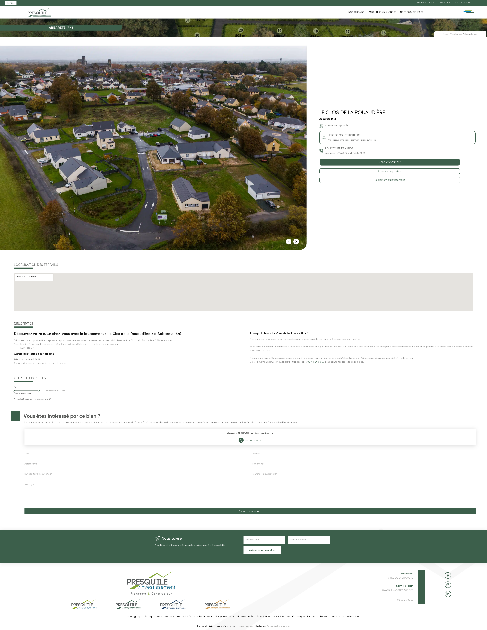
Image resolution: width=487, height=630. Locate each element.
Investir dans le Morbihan (346, 616)
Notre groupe (135, 616)
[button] (425, 3)
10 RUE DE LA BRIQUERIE (400, 578)
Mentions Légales (245, 626)
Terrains (11, 3)
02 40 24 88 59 (315, 361)
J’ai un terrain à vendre (382, 12)
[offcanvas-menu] (468, 12)
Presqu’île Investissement (159, 616)
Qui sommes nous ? (424, 3)
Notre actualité (246, 616)
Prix (16, 387)
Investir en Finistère (318, 616)
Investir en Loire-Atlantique (289, 616)
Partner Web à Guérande (279, 626)
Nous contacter (449, 3)
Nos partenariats (224, 616)
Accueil (446, 34)
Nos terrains (356, 12)
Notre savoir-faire (411, 12)
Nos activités (184, 616)
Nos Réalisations (203, 616)
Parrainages (467, 3)
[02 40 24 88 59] (241, 440)
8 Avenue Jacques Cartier (397, 590)
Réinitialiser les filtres (55, 390)
